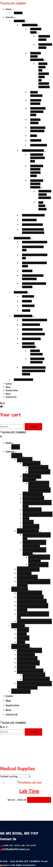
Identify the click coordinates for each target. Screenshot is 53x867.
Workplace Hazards (32, 510)
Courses (9, 17)
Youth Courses (20, 292)
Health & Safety (29, 25)
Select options (39, 800)
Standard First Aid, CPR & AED (32, 601)
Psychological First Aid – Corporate (36, 183)
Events (9, 383)
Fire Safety (35, 140)
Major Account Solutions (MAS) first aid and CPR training (34, 370)
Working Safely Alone (32, 224)
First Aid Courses (22, 238)
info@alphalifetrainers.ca (16, 849)
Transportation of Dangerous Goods (38, 111)
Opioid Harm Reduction (33, 215)
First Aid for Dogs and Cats (30, 597)
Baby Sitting (28, 296)
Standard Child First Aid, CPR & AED (34, 621)
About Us (18, 13)
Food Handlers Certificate (34, 320)
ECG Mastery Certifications (30, 671)
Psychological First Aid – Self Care (37, 157)
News (8, 393)
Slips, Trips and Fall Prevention (37, 514)
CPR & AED (27, 271)
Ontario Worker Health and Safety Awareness (33, 583)
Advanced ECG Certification (36, 679)
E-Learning (19, 21)
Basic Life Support (31, 324)
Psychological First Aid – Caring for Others (34, 544)
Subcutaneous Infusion (39, 471)
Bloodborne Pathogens (33, 498)
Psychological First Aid (33, 150)
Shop (8, 387)
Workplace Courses (23, 316)
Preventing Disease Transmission (37, 56)
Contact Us (11, 397)
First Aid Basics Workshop (34, 242)
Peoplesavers (28, 306)
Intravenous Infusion (38, 467)
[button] (2, 403)
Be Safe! (26, 310)
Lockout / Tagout (38, 145)
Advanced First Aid (31, 339)
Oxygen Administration (33, 334)
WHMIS (33, 135)
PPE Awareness (29, 220)
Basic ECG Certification (34, 675)
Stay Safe (27, 301)
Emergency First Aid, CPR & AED (32, 605)
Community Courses (23, 379)
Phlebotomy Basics (31, 463)
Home (8, 9)
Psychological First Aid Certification (44, 194)
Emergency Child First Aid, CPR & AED (33, 616)
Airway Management (32, 329)
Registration (12, 390)
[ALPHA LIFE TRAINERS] (13, 3)
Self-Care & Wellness (42, 205)
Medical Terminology (33, 494)
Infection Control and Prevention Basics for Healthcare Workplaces (39, 486)
